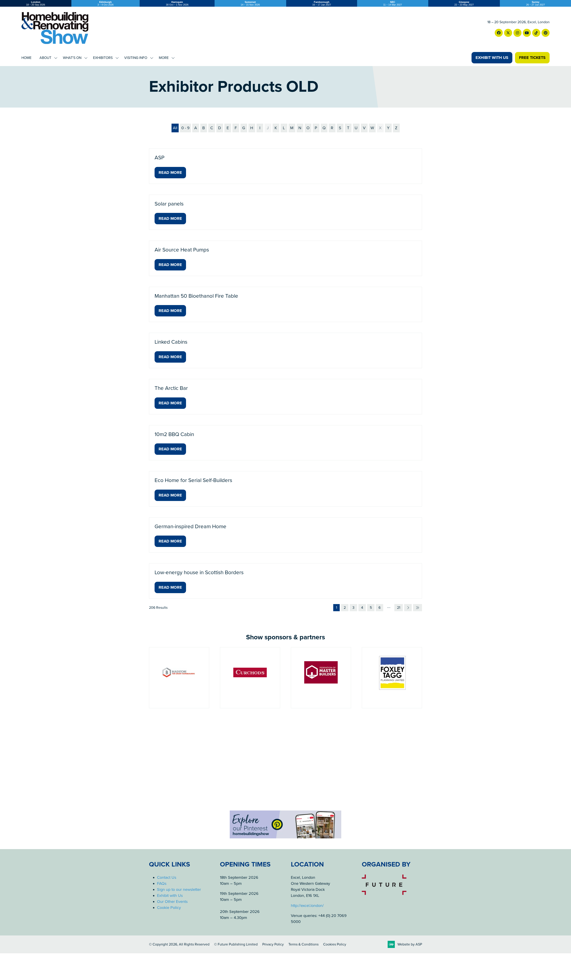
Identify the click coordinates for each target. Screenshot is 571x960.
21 (398, 607)
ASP (159, 157)
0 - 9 (185, 127)
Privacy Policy (273, 944)
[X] (508, 33)
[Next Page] (408, 607)
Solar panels (169, 204)
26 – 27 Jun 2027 (535, 3)
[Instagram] (517, 33)
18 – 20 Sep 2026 (35, 3)
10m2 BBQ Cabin (174, 434)
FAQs (161, 883)
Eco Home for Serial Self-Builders (193, 480)
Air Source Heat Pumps (182, 250)
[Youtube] (527, 33)
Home (26, 58)
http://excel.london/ (307, 905)
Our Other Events (172, 901)
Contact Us (166, 877)
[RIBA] (392, 677)
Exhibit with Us (170, 895)
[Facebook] (499, 33)
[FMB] (250, 677)
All (175, 127)
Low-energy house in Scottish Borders (199, 572)
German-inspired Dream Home (190, 526)
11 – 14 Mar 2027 (392, 3)
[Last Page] (417, 607)
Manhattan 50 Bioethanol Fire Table (196, 296)
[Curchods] (179, 677)
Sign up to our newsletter (179, 889)
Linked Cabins (171, 342)
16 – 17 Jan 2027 (321, 3)
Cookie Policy (169, 907)
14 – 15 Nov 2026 (250, 3)
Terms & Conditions (303, 944)
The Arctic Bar (171, 388)
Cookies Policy (334, 944)
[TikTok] (536, 33)
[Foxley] (321, 677)
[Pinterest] (546, 33)
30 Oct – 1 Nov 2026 (177, 3)
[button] (492, 57)
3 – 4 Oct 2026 (105, 3)
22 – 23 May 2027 (464, 3)
